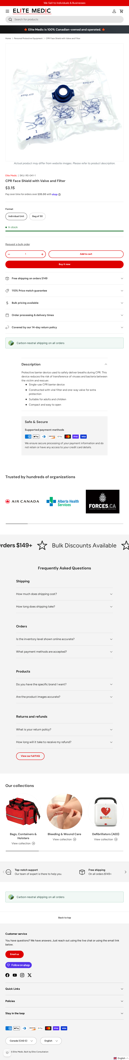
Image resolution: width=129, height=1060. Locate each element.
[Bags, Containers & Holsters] (23, 811)
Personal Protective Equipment (28, 38)
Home (8, 38)
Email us (14, 954)
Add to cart (86, 254)
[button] (121, 11)
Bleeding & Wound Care (64, 834)
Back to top (64, 917)
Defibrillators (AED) (105, 834)
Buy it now (64, 264)
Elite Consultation (40, 1052)
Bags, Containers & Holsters (23, 836)
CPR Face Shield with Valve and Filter (63, 38)
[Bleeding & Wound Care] (64, 811)
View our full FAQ (30, 756)
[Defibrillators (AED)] (105, 811)
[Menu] (7, 11)
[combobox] (64, 19)
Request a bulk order (17, 244)
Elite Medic (11, 175)
